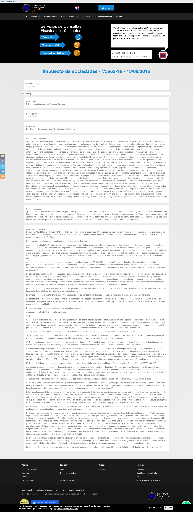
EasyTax (25, 473)
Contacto (86, 16)
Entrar (107, 8)
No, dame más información (66, 508)
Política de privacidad (44, 490)
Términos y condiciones (64, 490)
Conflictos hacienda (102, 16)
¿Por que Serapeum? (31, 469)
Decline (168, 508)
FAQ (118, 16)
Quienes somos (50, 16)
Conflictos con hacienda (147, 473)
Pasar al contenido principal (11, 1)
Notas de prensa (67, 480)
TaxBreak (26, 476)
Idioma (25, 93)
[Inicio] (39, 8)
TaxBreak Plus (28, 480)
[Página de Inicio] (26, 16)
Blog (63, 16)
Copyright (80, 490)
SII (138, 476)
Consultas (64, 476)
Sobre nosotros (28, 490)
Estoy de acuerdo (155, 507)
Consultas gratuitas (68, 473)
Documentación (143, 469)
